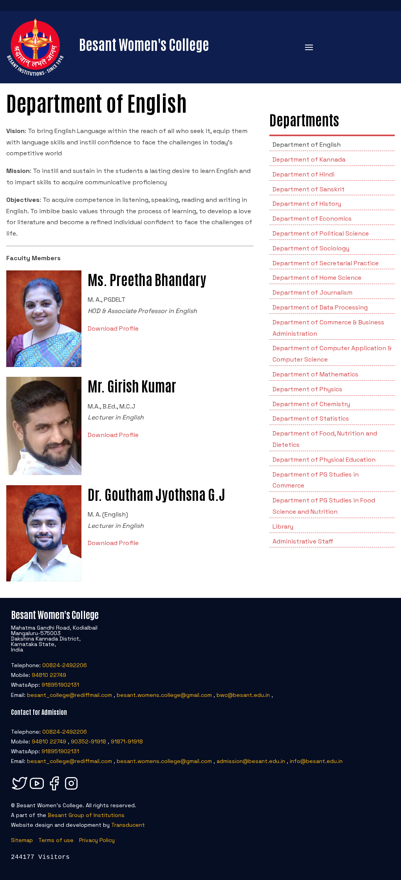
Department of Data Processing (320, 307)
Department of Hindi (303, 174)
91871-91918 (127, 741)
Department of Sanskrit (309, 189)
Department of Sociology (311, 248)
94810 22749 (49, 674)
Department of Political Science (321, 233)
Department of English (307, 144)
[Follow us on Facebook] (54, 790)
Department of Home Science (317, 278)
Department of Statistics (311, 418)
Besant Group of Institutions (86, 815)
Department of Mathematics (315, 374)
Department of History (307, 204)
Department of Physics (307, 389)
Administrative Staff (303, 541)
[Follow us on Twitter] (19, 790)
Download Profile (113, 328)
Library (283, 526)
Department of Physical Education (324, 459)
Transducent (128, 824)
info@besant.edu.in (316, 761)
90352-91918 (88, 741)
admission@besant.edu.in (251, 761)
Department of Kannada (309, 159)
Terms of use (56, 840)
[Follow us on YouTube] (36, 790)
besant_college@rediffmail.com (69, 694)
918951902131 (60, 684)
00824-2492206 (64, 665)
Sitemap (22, 840)
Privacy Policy (97, 840)
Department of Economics (312, 218)
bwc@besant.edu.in (243, 694)
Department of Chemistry (311, 404)
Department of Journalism (312, 292)
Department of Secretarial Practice (326, 263)
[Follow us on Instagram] (71, 790)
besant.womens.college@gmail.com (164, 694)
